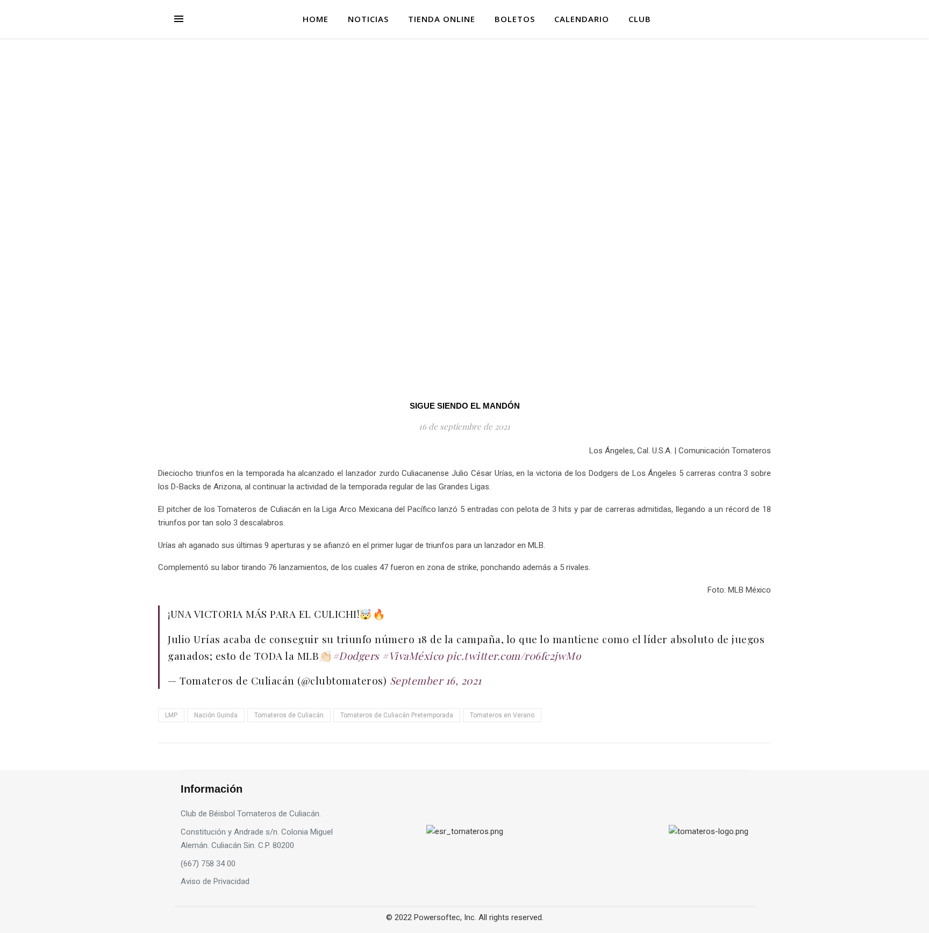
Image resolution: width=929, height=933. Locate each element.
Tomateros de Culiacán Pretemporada (396, 715)
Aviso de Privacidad (215, 881)
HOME (315, 18)
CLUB (639, 18)
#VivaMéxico (413, 656)
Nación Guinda (216, 715)
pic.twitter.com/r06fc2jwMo (513, 656)
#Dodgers (355, 656)
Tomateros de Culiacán (289, 715)
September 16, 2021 (436, 680)
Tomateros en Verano (502, 715)
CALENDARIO (581, 18)
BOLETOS (515, 18)
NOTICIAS (368, 18)
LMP (171, 715)
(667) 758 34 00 (208, 863)
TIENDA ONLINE (441, 18)
